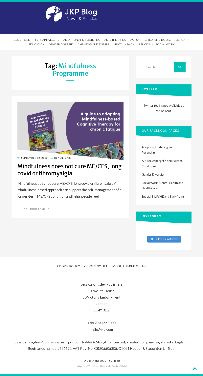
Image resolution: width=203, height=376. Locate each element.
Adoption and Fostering (81, 39)
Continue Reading (37, 209)
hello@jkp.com (101, 329)
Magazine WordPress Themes (93, 366)
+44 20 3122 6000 (101, 323)
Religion (145, 44)
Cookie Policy (68, 266)
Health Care (63, 157)
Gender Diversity (61, 44)
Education (36, 44)
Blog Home (22, 39)
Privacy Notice (96, 266)
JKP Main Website (47, 39)
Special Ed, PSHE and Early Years (163, 196)
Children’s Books (158, 39)
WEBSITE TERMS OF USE (129, 266)
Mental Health (123, 44)
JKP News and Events (93, 44)
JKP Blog (114, 360)
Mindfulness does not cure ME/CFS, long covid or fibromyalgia (69, 170)
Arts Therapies (115, 39)
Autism (135, 39)
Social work (165, 44)
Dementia (182, 39)
